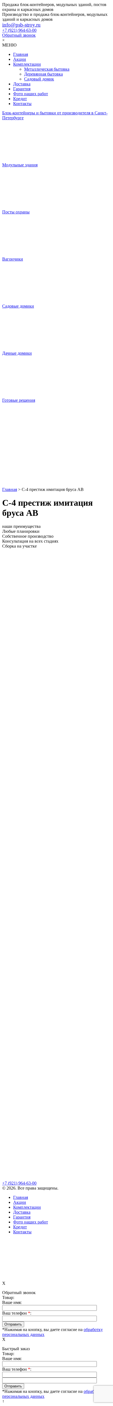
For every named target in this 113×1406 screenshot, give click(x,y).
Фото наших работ (30, 93)
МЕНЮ (9, 45)
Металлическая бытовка (46, 69)
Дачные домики (17, 353)
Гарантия (21, 88)
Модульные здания (20, 165)
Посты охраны (16, 212)
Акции (19, 59)
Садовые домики (18, 306)
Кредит (20, 98)
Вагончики (12, 259)
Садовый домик (39, 79)
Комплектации (27, 64)
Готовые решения (18, 400)
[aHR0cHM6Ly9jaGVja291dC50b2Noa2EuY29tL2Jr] (56, 466)
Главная (20, 54)
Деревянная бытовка (43, 74)
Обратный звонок (19, 35)
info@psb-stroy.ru (21, 25)
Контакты (22, 103)
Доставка (21, 84)
